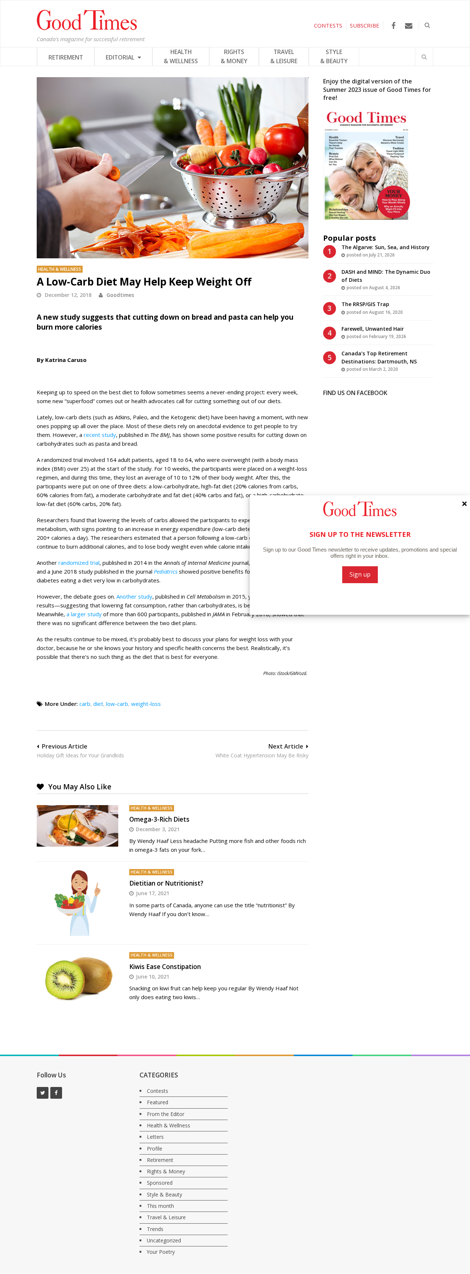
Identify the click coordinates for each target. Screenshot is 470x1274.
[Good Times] (87, 28)
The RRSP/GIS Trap (365, 304)
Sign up (360, 574)
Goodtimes (120, 294)
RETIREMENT (65, 57)
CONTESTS (328, 25)
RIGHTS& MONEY (234, 56)
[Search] (424, 56)
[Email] (408, 25)
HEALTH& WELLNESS (181, 56)
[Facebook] (393, 25)
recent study (100, 434)
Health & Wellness (59, 269)
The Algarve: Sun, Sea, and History (385, 247)
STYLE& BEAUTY (334, 56)
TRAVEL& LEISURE (283, 56)
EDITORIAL (121, 57)
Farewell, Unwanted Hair (372, 328)
